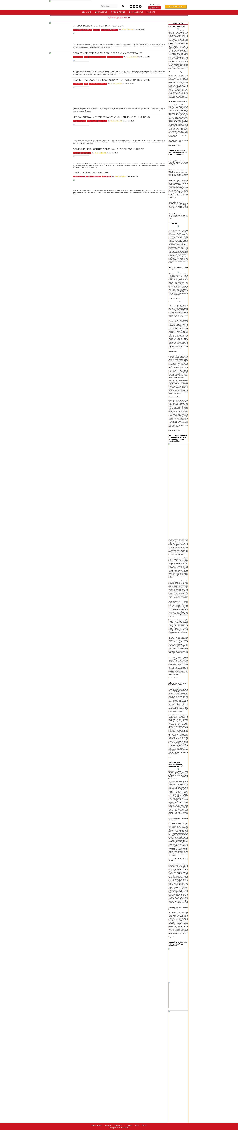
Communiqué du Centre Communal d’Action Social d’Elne (108, 149)
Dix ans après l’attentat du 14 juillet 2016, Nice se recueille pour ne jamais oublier (177, 438)
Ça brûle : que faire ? (176, 26)
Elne (86, 83)
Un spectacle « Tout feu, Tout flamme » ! (98, 25)
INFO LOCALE (101, 12)
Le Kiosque (128, 1125)
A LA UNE (87, 12)
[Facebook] (131, 6)
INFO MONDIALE (136, 12)
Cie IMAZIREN (77, 29)
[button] (87, 12)
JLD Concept (125, 1128)
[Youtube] (137, 6)
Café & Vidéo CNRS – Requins (90, 172)
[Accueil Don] (59, 37)
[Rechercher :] (108, 6)
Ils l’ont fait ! (173, 223)
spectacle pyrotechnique (109, 29)
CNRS (88, 176)
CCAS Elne (77, 153)
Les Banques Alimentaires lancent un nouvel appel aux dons (111, 117)
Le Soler (96, 29)
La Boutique (118, 1125)
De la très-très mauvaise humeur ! (178, 268)
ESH (86, 57)
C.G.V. (137, 1125)
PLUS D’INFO (150, 12)
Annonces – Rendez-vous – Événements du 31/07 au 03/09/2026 (177, 152)
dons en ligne (102, 121)
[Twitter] (134, 6)
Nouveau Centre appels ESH (97, 57)
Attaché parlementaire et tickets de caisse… (178, 684)
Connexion (156, 5)
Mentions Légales (96, 1125)
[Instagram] (140, 6)
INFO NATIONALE (118, 12)
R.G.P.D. (144, 1125)
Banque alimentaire (79, 121)
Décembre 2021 (87, 29)
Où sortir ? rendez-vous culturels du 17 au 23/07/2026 (177, 944)
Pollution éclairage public (98, 83)
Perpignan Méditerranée (115, 57)
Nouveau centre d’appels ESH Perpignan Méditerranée (107, 53)
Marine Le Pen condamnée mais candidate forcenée (176, 764)
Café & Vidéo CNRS (79, 176)
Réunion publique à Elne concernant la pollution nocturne (111, 80)
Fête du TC (107, 1125)
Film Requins (106, 176)
